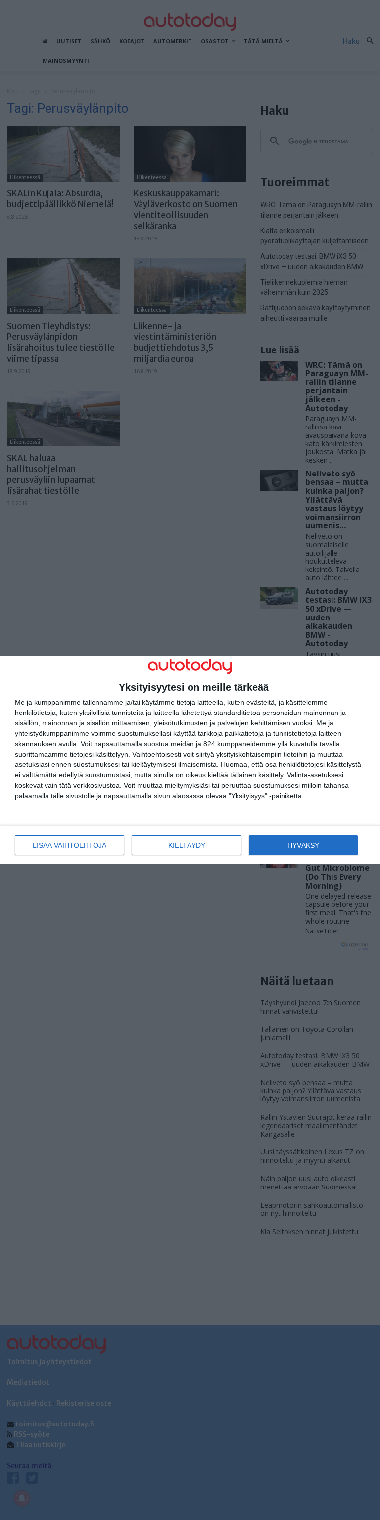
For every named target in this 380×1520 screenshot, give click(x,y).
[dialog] (190, 760)
